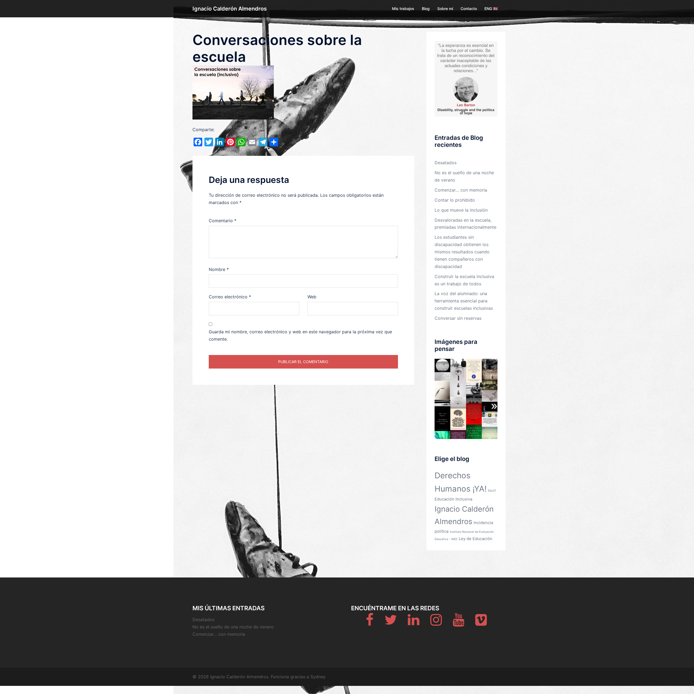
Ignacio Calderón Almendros (229, 8)
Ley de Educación (475, 538)
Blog (426, 8)
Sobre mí (445, 8)
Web (311, 296)
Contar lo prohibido (455, 200)
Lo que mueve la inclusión (461, 210)
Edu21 (492, 490)
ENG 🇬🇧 (491, 8)
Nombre (219, 269)
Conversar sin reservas (458, 318)
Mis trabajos (403, 8)
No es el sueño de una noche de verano (233, 627)
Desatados (446, 162)
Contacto (469, 8)
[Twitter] (390, 623)
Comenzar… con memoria (461, 190)
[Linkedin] (413, 623)
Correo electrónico (230, 296)
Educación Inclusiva (453, 499)
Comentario (222, 220)
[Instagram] (436, 623)
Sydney (318, 676)
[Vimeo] (481, 623)
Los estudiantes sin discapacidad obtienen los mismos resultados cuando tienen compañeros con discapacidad (462, 251)
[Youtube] (458, 623)
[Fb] (370, 623)
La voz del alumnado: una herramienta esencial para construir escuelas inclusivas (464, 301)
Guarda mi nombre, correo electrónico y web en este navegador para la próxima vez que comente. (300, 335)
